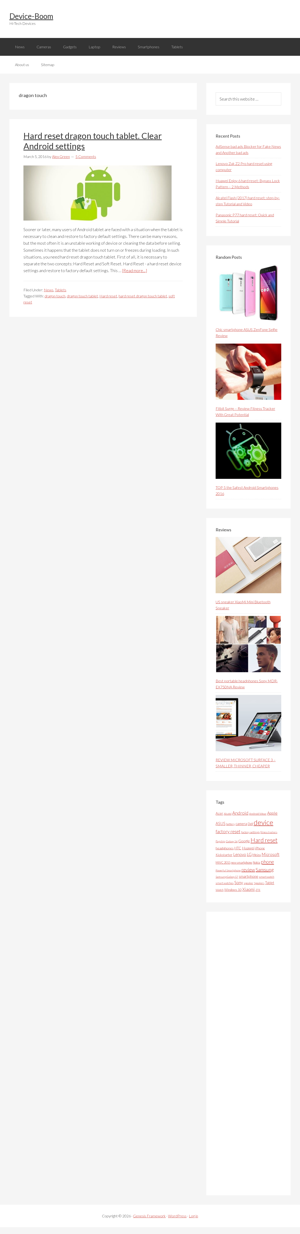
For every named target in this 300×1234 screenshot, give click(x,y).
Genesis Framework (149, 1216)
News (48, 290)
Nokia (256, 862)
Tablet (269, 883)
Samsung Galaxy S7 (227, 876)
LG (249, 854)
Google (244, 841)
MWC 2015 (223, 862)
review (248, 869)
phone (267, 862)
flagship (220, 841)
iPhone (260, 848)
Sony (238, 882)
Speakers (259, 883)
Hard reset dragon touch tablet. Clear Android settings (92, 141)
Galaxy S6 (232, 841)
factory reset (228, 831)
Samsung (265, 869)
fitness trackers (268, 832)
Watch (220, 890)
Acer (219, 813)
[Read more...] (134, 270)
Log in (193, 1216)
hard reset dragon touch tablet (143, 296)
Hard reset (108, 296)
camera (241, 823)
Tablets (60, 290)
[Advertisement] (251, 1053)
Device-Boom (31, 16)
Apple (272, 813)
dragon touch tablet (82, 296)
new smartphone (241, 862)
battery (230, 824)
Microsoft (270, 854)
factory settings (250, 832)
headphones (225, 848)
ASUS (220, 823)
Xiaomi (248, 889)
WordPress (177, 1216)
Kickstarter (224, 855)
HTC (237, 848)
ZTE (257, 890)
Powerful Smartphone (228, 870)
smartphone (248, 876)
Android (240, 813)
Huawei (248, 848)
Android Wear (257, 813)
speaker (248, 883)
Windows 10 (233, 890)
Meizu (256, 855)
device (263, 822)
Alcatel (228, 813)
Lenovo (239, 854)
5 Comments (85, 156)
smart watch (266, 876)
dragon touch (55, 296)
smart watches (225, 883)
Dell (250, 824)
